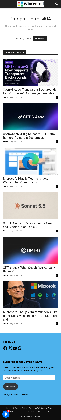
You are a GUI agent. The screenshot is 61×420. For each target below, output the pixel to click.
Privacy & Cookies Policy (16, 408)
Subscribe (10, 386)
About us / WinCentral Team (40, 408)
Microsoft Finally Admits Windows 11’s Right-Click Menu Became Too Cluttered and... (30, 315)
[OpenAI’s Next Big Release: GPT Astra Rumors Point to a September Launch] (30, 116)
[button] (57, 4)
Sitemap (31, 411)
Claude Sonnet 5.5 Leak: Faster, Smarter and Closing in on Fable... (30, 225)
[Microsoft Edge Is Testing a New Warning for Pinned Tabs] (30, 161)
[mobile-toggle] (5, 4)
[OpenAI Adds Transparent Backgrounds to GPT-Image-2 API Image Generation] (30, 72)
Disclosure (41, 411)
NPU (50, 411)
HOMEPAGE (39, 39)
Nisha (5, 97)
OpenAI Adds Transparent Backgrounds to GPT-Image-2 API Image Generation (30, 91)
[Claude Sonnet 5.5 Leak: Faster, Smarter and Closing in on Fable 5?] (30, 205)
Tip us (11, 411)
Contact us (21, 411)
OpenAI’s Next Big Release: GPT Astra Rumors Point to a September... (29, 135)
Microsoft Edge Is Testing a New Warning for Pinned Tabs (25, 180)
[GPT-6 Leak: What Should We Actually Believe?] (30, 250)
